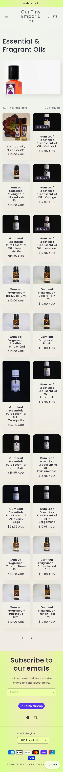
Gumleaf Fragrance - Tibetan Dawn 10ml (16, 564)
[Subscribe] (52, 692)
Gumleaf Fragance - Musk (47, 340)
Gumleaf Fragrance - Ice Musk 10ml (16, 292)
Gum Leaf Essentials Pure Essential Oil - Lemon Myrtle (16, 245)
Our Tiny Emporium (25, 764)
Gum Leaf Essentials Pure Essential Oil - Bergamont (47, 515)
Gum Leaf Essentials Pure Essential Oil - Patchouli (47, 391)
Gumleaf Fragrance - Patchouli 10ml (16, 612)
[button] (6, 16)
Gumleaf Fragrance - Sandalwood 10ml (47, 564)
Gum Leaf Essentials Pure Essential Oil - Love (16, 463)
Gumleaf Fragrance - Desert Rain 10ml (46, 294)
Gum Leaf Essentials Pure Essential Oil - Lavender (47, 243)
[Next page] (40, 638)
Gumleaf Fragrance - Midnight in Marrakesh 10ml (16, 194)
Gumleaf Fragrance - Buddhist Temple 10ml (16, 341)
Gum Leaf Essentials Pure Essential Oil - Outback (47, 141)
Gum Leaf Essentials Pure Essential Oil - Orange (47, 192)
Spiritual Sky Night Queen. (16, 148)
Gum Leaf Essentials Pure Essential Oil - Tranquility (16, 414)
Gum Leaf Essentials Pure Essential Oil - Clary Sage (16, 515)
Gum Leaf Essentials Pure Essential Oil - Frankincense (47, 465)
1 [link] (22, 638)
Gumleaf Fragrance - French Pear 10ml (46, 612)
